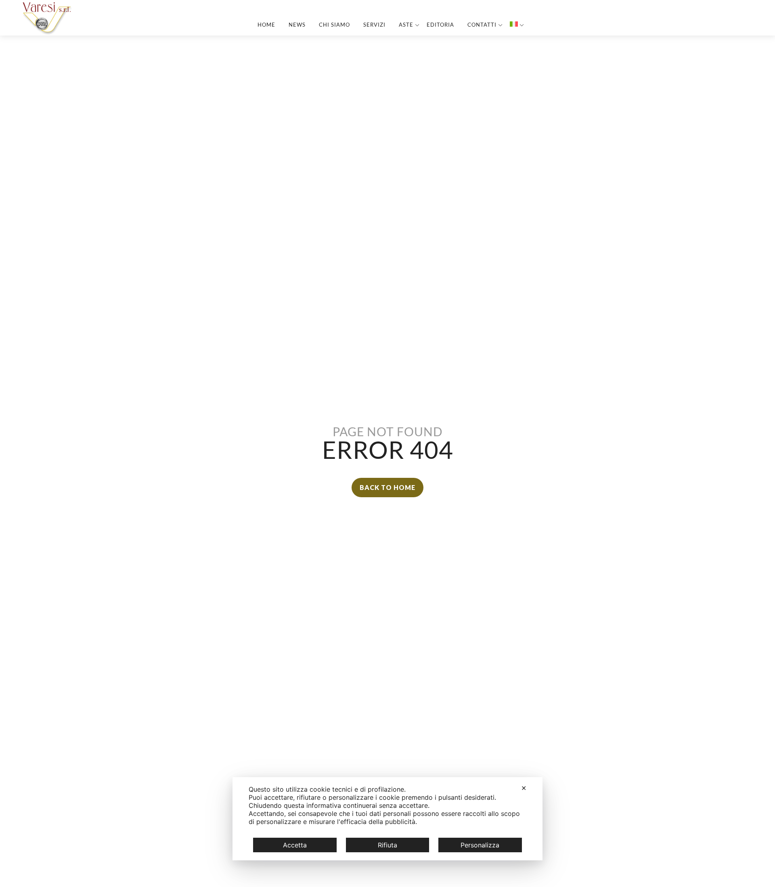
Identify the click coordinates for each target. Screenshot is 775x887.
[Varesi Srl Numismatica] (47, 32)
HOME (266, 24)
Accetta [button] (295, 845)
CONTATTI (481, 24)
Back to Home (387, 487)
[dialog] (387, 818)
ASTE (406, 24)
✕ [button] (523, 788)
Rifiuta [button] (387, 845)
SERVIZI (374, 24)
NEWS (297, 24)
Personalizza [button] (480, 845)
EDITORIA (440, 24)
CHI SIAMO (334, 24)
